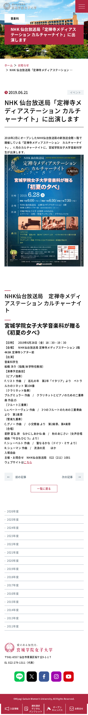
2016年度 (13, 593)
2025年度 (13, 519)
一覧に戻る (44, 488)
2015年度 (13, 602)
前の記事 (16, 477)
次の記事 (71, 477)
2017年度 (13, 585)
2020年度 (13, 560)
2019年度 (13, 569)
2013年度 (13, 618)
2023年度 (13, 536)
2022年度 (13, 544)
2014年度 (13, 610)
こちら (28, 462)
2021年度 (13, 552)
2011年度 (13, 626)
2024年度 (13, 528)
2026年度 (13, 511)
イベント (75, 92)
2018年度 (13, 577)
